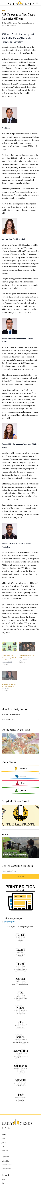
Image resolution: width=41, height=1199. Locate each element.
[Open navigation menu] (37, 3)
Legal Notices (6, 1150)
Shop (3, 1183)
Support (5, 1174)
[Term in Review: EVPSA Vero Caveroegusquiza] (9, 675)
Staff (3, 1139)
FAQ (3, 1146)
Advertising (5, 1161)
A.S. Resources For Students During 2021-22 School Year (9, 658)
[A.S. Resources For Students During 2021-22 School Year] (9, 646)
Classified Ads (6, 1169)
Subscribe (20, 876)
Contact (5, 1156)
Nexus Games (9, 762)
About (4, 1134)
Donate (4, 1179)
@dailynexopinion (9, 922)
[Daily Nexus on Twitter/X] (6, 1128)
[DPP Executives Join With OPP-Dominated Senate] (27, 646)
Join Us (4, 1143)
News (4, 10)
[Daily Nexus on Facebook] (3, 1128)
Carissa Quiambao (28, 23)
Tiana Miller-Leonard (11, 23)
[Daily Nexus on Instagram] (9, 1128)
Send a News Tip (7, 1165)
